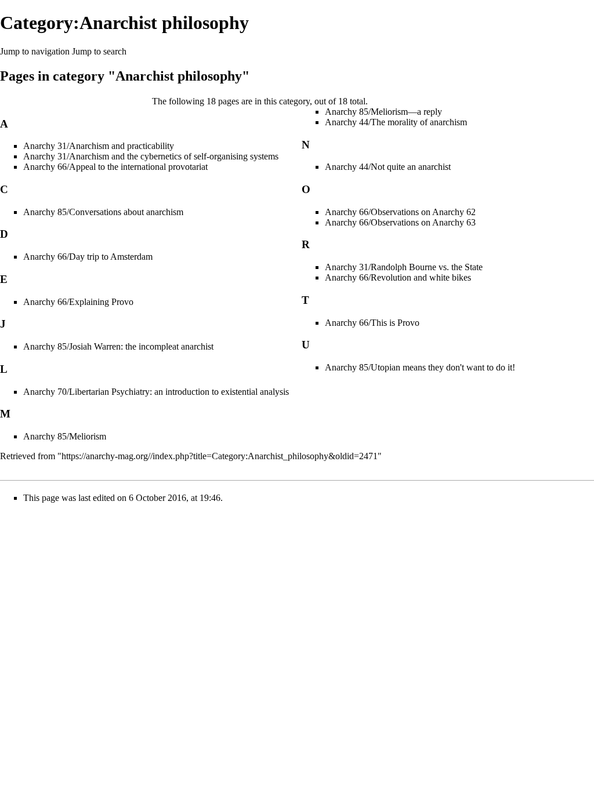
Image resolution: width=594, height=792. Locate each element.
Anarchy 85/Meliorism (64, 436)
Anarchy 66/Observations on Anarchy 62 (400, 212)
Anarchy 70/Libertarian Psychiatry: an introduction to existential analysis (156, 392)
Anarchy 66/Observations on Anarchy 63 (400, 222)
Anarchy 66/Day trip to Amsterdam (88, 256)
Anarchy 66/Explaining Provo (78, 302)
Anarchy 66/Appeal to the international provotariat (115, 167)
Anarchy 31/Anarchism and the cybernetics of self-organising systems (150, 156)
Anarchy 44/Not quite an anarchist (388, 167)
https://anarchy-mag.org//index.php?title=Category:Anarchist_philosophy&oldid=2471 (219, 456)
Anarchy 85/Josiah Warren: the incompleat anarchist (118, 346)
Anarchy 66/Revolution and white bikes (398, 277)
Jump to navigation (35, 51)
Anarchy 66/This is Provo (372, 323)
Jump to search (99, 51)
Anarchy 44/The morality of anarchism (396, 122)
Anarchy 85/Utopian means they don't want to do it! (420, 367)
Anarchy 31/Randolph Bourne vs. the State (404, 267)
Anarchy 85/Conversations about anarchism (103, 212)
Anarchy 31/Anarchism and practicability (98, 146)
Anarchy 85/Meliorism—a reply (383, 112)
